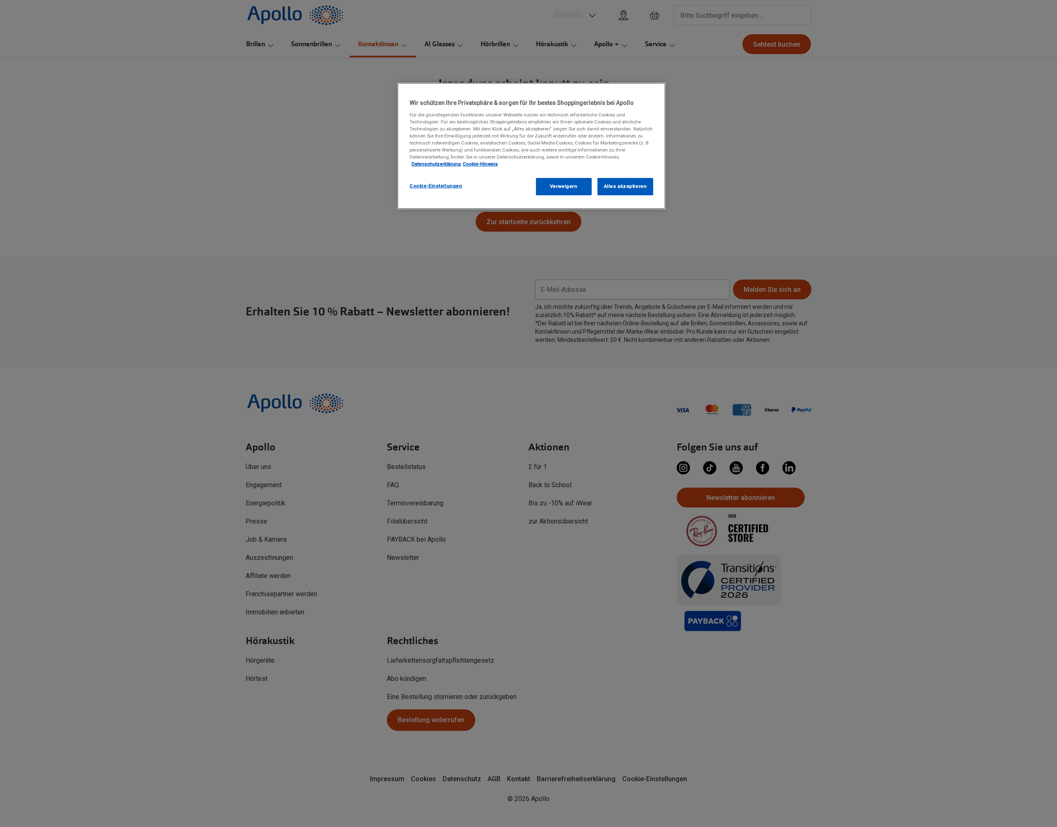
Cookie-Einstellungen (436, 186)
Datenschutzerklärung (436, 164)
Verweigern (564, 186)
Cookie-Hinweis (480, 164)
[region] (531, 146)
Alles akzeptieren (625, 186)
